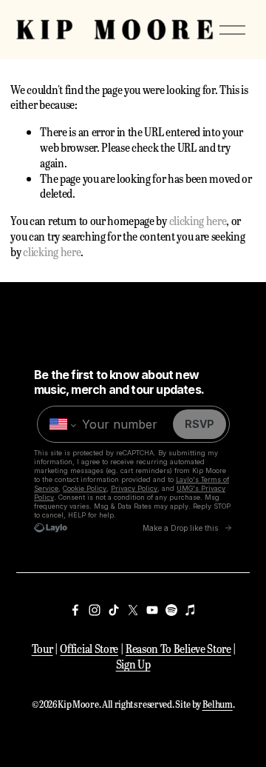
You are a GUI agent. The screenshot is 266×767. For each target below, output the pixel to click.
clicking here (198, 220)
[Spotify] (171, 610)
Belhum (217, 704)
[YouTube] (152, 610)
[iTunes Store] (191, 610)
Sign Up (133, 664)
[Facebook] (75, 610)
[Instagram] (94, 610)
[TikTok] (114, 610)
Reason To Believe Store (178, 648)
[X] (133, 610)
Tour (42, 648)
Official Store (89, 648)
